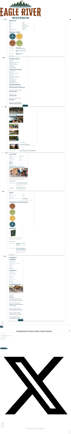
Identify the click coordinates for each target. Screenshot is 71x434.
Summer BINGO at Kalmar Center (16, 318)
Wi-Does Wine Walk (12, 81)
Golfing (10, 28)
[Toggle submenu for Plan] (3, 191)
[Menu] (70, 19)
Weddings (23, 196)
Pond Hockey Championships (13, 64)
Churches (10, 278)
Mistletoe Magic (11, 78)
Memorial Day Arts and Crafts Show (14, 77)
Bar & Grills (10, 155)
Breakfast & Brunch (11, 158)
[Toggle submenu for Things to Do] (5, 19)
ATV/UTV (10, 24)
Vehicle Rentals (24, 28)
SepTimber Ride (11, 65)
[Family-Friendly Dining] (12, 188)
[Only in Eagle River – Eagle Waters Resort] (12, 150)
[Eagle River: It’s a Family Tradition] (12, 243)
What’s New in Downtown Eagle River (20, 48)
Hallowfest (10, 75)
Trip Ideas (10, 196)
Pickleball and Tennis (25, 25)
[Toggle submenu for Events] (3, 57)
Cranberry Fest (11, 60)
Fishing (10, 27)
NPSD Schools (11, 277)
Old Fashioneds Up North (12, 63)
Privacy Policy (11, 267)
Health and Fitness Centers (13, 29)
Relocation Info (11, 281)
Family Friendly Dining (22, 156)
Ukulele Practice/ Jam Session (15, 314)
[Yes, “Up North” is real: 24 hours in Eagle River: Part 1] (12, 248)
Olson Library (11, 280)
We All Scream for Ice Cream (21, 182)
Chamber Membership (12, 260)
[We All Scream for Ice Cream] (12, 182)
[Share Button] (69, 331)
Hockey (23, 22)
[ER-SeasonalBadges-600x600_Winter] (12, 36)
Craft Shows (11, 61)
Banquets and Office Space (12, 195)
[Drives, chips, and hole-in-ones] (12, 50)
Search (2, 323)
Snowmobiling (24, 27)
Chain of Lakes (24, 24)
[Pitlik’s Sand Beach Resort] (14, 146)
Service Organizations (12, 279)
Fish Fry (20, 157)
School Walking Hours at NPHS (15, 300)
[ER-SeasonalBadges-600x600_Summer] (19, 36)
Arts (9, 22)
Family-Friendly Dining (20, 187)
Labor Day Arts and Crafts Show (13, 76)
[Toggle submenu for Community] (5, 256)
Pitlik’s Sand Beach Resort (25, 144)
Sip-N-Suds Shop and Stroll (13, 79)
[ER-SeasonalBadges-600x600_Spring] (19, 43)
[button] (0, 349)
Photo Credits (11, 266)
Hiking (10, 30)
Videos (23, 195)
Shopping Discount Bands (12, 165)
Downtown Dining (21, 155)
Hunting (23, 23)
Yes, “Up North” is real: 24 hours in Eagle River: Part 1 (21, 249)
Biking (10, 25)
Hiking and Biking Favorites (19, 54)
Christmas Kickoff (11, 74)
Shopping (10, 164)
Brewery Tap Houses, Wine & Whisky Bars (13, 157)
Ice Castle (10, 265)
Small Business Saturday (12, 80)
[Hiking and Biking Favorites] (11, 53)
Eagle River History (11, 264)
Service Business (21, 164)
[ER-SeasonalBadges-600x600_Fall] (12, 43)
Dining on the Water (12, 159)
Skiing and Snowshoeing (25, 26)
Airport (10, 275)
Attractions (10, 23)
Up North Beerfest (12, 66)
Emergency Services (11, 276)
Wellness (23, 29)
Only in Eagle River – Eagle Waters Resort (28, 150)
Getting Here (24, 194)
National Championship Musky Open (14, 62)
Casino (10, 26)
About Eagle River (11, 271)
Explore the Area (11, 197)
